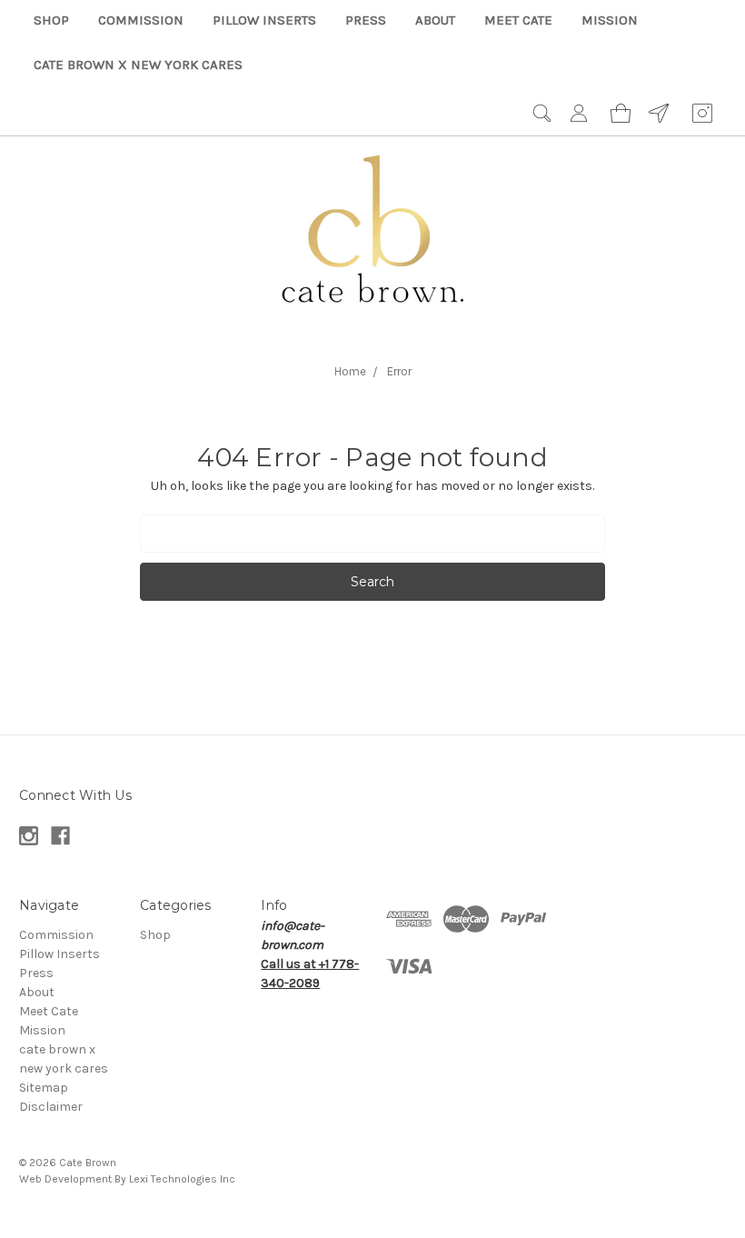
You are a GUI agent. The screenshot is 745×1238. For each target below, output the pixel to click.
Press (365, 20)
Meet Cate (518, 20)
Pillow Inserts (264, 20)
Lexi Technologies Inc (182, 1179)
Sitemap (43, 1087)
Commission (141, 20)
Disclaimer (51, 1106)
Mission (609, 20)
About (435, 20)
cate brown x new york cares (138, 64)
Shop (51, 20)
